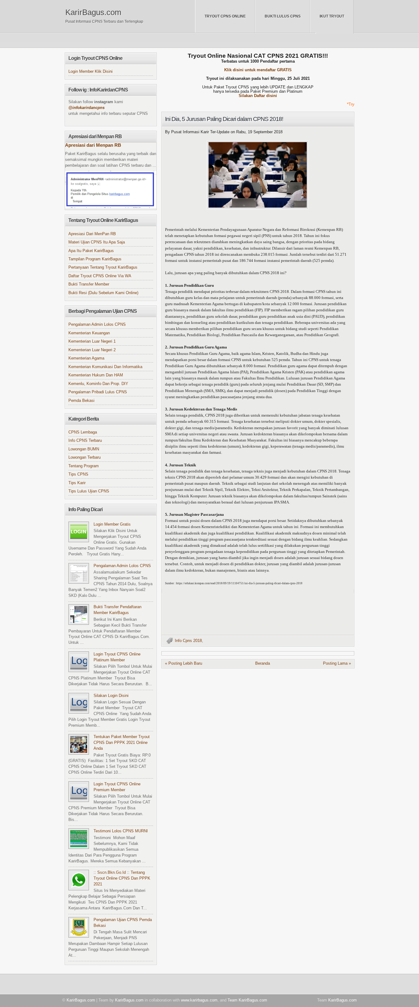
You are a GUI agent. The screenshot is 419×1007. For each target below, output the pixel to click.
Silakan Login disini (111, 696)
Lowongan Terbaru (84, 457)
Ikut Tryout (332, 16)
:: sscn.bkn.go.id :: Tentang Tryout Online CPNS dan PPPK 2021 (122, 878)
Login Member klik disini (90, 71)
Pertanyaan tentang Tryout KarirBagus (102, 267)
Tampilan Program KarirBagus (94, 259)
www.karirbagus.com (199, 1000)
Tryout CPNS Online (225, 16)
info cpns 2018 (188, 641)
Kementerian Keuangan (89, 333)
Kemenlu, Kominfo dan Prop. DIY (98, 384)
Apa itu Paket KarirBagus (91, 251)
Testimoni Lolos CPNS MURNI (121, 831)
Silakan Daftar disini (258, 96)
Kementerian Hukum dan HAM (95, 375)
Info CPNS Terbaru (85, 440)
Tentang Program (83, 466)
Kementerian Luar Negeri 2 (92, 350)
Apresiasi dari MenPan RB (92, 234)
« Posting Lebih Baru (183, 663)
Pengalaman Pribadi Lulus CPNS (97, 392)
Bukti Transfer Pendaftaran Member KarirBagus (117, 610)
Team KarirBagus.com (247, 1000)
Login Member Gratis (112, 524)
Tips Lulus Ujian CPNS (88, 491)
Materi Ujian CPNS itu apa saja (96, 242)
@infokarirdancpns (86, 108)
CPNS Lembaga (82, 432)
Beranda (262, 663)
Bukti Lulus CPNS (283, 16)
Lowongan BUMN (83, 449)
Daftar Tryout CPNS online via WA (99, 276)
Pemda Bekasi (81, 401)
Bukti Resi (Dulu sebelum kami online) (103, 293)
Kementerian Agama (86, 358)
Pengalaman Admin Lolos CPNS (97, 324)
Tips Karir (77, 483)
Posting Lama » (337, 663)
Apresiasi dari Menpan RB (93, 145)
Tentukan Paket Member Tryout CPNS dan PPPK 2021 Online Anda (122, 743)
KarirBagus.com (93, 12)
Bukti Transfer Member (88, 284)
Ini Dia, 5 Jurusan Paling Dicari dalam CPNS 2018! (224, 119)
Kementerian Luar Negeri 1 (92, 341)
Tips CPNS (78, 474)
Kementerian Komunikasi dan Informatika (105, 367)
